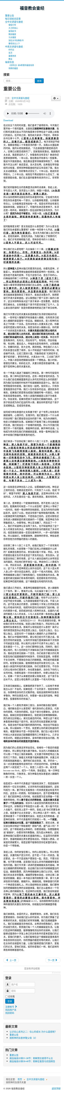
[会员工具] (56, 98)
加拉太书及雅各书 (16, 40)
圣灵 (10, 52)
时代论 (11, 49)
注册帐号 (10, 1006)
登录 (10, 1001)
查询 (39, 80)
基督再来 (12, 55)
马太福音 (12, 37)
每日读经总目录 (13, 18)
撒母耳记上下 (14, 43)
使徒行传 (12, 24)
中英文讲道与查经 (14, 46)
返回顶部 (56, 1088)
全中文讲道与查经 (14, 21)
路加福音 (12, 34)
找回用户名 (10, 1009)
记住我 (11, 996)
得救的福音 (13, 68)
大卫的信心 (13, 28)
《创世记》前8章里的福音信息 (21, 65)
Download (8, 120)
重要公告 (9, 15)
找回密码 (9, 1012)
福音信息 (9, 62)
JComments (56, 973)
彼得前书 (12, 31)
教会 (10, 59)
